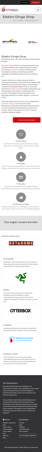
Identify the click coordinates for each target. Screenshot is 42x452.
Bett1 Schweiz (23, 431)
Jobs (4, 433)
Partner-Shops (7, 431)
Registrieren (36, 2)
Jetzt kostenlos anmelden (26, 120)
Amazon (21, 423)
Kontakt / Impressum (9, 423)
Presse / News (7, 427)
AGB (4, 425)
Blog (4, 438)
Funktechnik (14, 70)
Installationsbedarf (15, 89)
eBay (20, 425)
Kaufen (21, 20)
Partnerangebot (8, 429)
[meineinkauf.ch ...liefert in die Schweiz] (10, 9)
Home (15, 20)
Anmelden (25, 2)
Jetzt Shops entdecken (29, 435)
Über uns (5, 435)
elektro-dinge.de (9, 65)
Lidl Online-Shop (24, 429)
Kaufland (22, 427)
